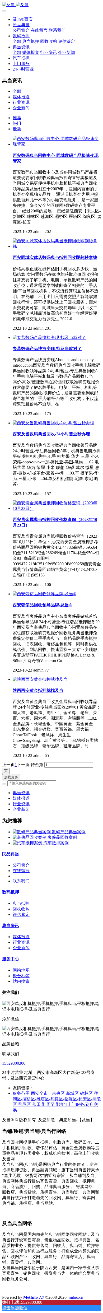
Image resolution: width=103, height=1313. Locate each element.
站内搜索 (21, 981)
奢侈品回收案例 (62, 837)
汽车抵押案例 (56, 843)
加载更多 (11, 777)
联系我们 (21, 881)
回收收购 (21, 909)
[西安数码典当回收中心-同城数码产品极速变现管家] (57, 144)
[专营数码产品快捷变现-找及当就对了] (49, 337)
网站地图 (21, 970)
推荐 (17, 117)
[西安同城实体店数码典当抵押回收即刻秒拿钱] (57, 246)
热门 (17, 123)
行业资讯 (21, 102)
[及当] (51, 5)
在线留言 (21, 870)
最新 (17, 129)
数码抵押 (10, 892)
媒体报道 (21, 97)
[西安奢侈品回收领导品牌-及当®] (44, 594)
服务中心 (10, 959)
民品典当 (10, 854)
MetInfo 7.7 (33, 1297)
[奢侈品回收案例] (30, 837)
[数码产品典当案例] (32, 832)
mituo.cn (76, 1297)
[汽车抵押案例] (28, 843)
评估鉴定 (21, 914)
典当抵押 (21, 903)
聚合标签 (21, 976)
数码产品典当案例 (69, 832)
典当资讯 (21, 792)
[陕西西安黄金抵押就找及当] (40, 679)
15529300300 (13, 1063)
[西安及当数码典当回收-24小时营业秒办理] (53, 423)
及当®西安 (23, 19)
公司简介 (21, 865)
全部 (17, 41)
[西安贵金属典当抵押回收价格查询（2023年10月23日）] (57, 508)
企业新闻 (21, 108)
